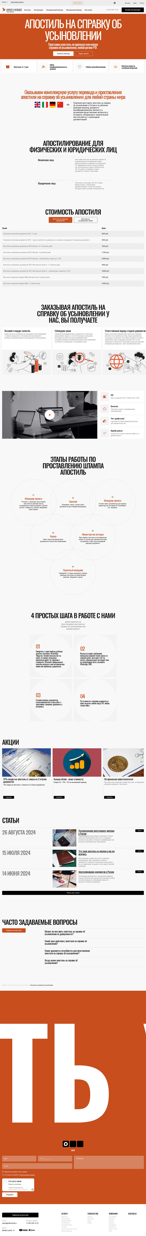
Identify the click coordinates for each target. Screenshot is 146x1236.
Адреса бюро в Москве (17, 2)
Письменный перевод (74, 10)
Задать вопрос (84, 54)
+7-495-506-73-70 (112, 10)
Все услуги (88, 10)
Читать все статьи (73, 893)
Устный (63, 1227)
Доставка (127, 3)
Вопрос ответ (113, 1229)
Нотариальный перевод (54, 10)
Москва (4, 2)
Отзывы (111, 1221)
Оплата (142, 3)
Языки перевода (66, 1231)
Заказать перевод (63, 54)
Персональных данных (28, 1175)
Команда (112, 1219)
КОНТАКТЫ (132, 1214)
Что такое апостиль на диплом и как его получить (96, 852)
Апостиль (27, 10)
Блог (110, 1231)
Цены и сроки (77, 3)
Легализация (38, 10)
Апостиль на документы (22, 985)
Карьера (111, 1223)
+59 (67, 104)
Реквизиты (112, 1227)
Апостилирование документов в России (96, 872)
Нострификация (66, 1225)
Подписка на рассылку (20, 1215)
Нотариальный (66, 1221)
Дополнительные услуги (69, 1229)
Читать (139, 830)
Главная (4, 985)
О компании (112, 1217)
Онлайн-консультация (132, 10)
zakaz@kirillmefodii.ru (9, 1223)
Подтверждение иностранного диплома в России (96, 832)
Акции (135, 3)
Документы (112, 1225)
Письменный (65, 1223)
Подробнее (9, 797)
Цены (89, 1221)
